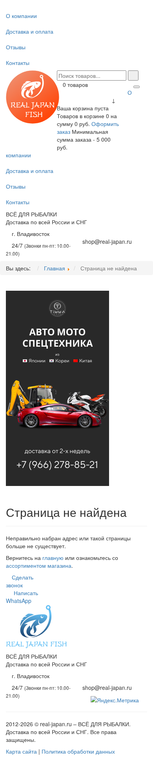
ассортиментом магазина (38, 565)
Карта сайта (21, 751)
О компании (21, 16)
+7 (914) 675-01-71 (106, 234)
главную (53, 557)
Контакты (17, 63)
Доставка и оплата (29, 31)
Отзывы (16, 47)
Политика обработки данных (78, 751)
